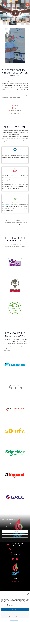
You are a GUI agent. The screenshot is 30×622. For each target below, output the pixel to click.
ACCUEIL (15, 578)
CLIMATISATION (15, 585)
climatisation (24, 155)
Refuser (15, 613)
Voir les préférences (15, 616)
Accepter (15, 609)
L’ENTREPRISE (15, 582)
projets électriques (7, 204)
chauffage (13, 175)
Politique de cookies (14, 620)
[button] (28, 594)
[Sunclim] (4, 4)
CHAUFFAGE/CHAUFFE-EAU (15, 588)
